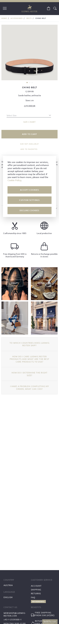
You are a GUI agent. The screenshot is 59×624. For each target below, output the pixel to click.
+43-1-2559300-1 (13, 619)
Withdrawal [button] (38, 601)
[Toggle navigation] (4, 8)
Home (4, 18)
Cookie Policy (14, 180)
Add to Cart (29, 134)
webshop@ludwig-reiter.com (15, 614)
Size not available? (29, 144)
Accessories (17, 18)
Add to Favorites (28, 149)
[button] (27, 82)
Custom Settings (29, 200)
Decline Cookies (29, 210)
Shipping (36, 589)
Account (36, 585)
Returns (36, 593)
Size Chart (29, 122)
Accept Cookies (29, 189)
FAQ (33, 597)
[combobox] (29, 115)
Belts (29, 18)
